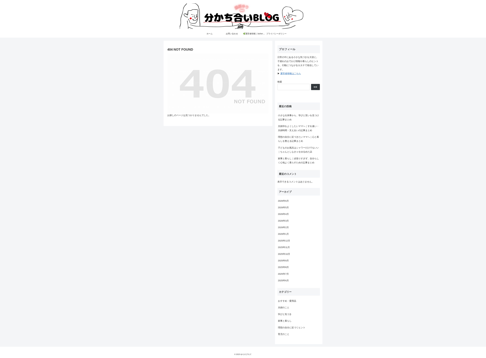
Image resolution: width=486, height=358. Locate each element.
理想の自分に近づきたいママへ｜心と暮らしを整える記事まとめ (298, 139)
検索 (279, 82)
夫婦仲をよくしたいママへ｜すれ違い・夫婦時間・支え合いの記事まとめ (298, 128)
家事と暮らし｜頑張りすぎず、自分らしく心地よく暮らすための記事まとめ (298, 160)
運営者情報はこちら (290, 73)
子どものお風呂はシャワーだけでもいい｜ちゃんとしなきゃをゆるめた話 (298, 149)
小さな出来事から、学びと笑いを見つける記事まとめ (298, 117)
